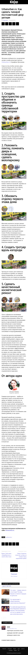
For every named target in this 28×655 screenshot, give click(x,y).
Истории (10, 648)
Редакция (5, 20)
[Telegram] (13, 23)
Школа (22, 648)
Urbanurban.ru (6, 62)
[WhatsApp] (17, 23)
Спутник (10, 650)
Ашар (15, 650)
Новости (4, 648)
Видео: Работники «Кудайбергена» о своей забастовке (6, 555)
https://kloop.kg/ (14, 576)
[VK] (10, 23)
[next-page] (5, 618)
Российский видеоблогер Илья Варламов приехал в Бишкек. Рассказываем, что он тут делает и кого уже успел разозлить (18, 610)
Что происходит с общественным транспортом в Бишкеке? (17, 601)
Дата (19, 648)
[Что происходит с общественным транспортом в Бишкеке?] (5, 601)
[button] (2, 2)
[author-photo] (14, 572)
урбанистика (9, 537)
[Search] (26, 2)
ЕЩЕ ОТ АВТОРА (6, 586)
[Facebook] (3, 23)
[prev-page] (3, 618)
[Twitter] (6, 23)
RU (18, 650)
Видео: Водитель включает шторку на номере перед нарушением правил (20, 556)
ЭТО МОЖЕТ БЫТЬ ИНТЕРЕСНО (10, 584)
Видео (14, 648)
